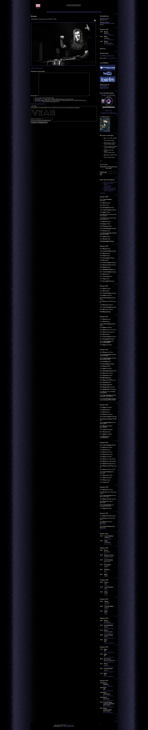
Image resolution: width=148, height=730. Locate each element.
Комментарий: (34, 95)
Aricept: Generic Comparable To (108, 186)
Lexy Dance (64, 726)
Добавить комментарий (36, 68)
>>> (105, 141)
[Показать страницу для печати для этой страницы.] (95, 20)
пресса (77, 11)
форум (94, 11)
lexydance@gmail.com (112, 58)
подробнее (102, 193)
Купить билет (103, 524)
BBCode (43, 99)
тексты (73, 11)
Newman (71, 726)
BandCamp (113, 113)
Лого (101, 55)
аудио (62, 11)
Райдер (105, 55)
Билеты (112, 35)
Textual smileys (38, 101)
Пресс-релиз (111, 55)
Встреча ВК (107, 35)
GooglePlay (103, 113)
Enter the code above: (36, 118)
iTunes (108, 113)
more (101, 160)
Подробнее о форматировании (38, 103)
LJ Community (103, 85)
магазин (86, 11)
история (53, 11)
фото (69, 11)
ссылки (81, 11)
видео (65, 11)
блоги (90, 11)
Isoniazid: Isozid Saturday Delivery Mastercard (110, 190)
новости (49, 11)
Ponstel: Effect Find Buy (109, 188)
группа (58, 11)
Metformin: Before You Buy (110, 182)
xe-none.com (70, 725)
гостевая (99, 11)
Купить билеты (108, 539)
